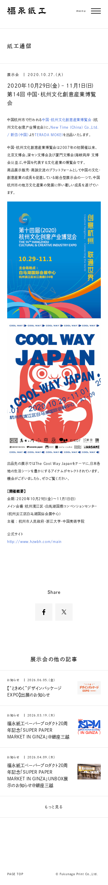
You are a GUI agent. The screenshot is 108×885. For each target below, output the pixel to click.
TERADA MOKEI (49, 134)
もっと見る (54, 807)
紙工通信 (19, 46)
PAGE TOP (15, 874)
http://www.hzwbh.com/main (34, 541)
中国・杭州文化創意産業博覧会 (67, 119)
